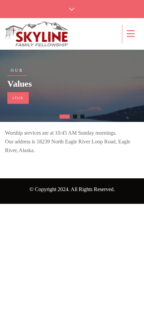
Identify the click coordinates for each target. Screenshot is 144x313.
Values (19, 84)
